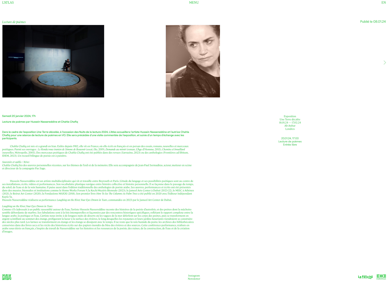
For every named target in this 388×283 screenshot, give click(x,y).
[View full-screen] (383, 29)
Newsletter (194, 278)
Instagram (194, 275)
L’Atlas (8, 2)
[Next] (385, 62)
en (383, 2)
